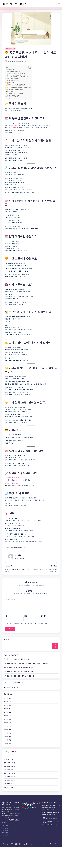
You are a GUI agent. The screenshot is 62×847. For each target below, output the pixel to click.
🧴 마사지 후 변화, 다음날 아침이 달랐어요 (17, 75)
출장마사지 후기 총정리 (15, 3)
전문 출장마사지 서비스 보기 (14, 478)
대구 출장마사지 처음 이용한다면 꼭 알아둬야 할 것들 (19, 676)
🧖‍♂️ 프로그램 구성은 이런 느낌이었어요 (16, 84)
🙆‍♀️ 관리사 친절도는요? (12, 82)
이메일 (25, 616)
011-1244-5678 (51, 814)
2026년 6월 (7, 698)
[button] (19, 558)
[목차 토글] (29, 67)
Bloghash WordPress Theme (50, 844)
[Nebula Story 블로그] (33, 808)
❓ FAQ (9, 98)
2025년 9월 (7, 729)
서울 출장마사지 (6, 825)
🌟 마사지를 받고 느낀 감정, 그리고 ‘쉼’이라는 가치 (19, 87)
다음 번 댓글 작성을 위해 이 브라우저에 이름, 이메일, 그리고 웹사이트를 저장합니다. (28, 623)
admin (18, 555)
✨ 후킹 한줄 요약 (10, 69)
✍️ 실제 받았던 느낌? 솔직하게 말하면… (16, 86)
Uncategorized (8, 759)
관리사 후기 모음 (8, 770)
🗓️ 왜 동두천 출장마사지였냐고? (14, 71)
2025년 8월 (7, 733)
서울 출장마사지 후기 (10, 777)
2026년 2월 (7, 712)
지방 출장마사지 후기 (10, 784)
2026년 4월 (7, 705)
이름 (6, 616)
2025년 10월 (8, 726)
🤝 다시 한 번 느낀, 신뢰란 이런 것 (15, 89)
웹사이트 (43, 616)
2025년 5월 (7, 740)
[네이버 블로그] (28, 808)
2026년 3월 (7, 708)
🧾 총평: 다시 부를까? (12, 96)
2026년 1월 (7, 715)
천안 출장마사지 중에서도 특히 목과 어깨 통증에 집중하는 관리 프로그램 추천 (26, 663)
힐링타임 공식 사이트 (12, 483)
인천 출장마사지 (6, 830)
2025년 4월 (7, 743)
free (5, 756)
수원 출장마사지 (6, 832)
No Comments (30, 61)
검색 (5, 639)
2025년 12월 (7, 719)
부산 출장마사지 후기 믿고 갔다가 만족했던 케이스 (18, 667)
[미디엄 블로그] (35, 808)
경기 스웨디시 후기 (9, 763)
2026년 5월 (7, 702)
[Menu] (59, 3)
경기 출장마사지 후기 (10, 48)
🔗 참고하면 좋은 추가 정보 (13, 95)
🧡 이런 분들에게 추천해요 (13, 80)
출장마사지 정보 (8, 787)
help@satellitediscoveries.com (49, 818)
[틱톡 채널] (25, 808)
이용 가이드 (17, 813)
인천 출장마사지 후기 (10, 780)
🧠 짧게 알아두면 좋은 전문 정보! (15, 93)
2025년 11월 (7, 722)
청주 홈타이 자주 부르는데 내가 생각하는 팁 (16, 659)
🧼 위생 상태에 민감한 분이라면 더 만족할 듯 (17, 77)
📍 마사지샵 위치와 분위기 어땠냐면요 (16, 73)
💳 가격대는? (10, 91)
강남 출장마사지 (6, 835)
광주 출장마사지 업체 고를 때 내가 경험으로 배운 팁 (18, 672)
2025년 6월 (7, 736)
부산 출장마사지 (6, 828)
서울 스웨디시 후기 (9, 773)
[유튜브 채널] (23, 808)
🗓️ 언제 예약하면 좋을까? (13, 78)
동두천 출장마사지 (14, 127)
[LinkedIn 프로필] (30, 808)
